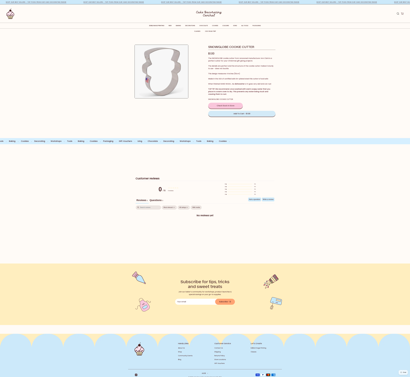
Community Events (185, 356)
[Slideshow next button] (263, 158)
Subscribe (223, 301)
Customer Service (222, 343)
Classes (197, 31)
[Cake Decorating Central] (209, 13)
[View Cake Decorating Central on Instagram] (136, 374)
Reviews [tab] (142, 200)
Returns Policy (219, 356)
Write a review (268, 199)
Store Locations (220, 359)
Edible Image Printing (258, 348)
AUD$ (204, 373)
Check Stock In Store (225, 105)
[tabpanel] (205, 222)
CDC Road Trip (210, 31)
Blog (179, 359)
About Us (181, 348)
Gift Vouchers (219, 363)
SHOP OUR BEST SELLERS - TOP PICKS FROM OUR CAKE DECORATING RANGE (54, 2)
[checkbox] (196, 207)
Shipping (217, 352)
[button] (398, 13)
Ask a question (254, 199)
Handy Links (183, 343)
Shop (180, 352)
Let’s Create (256, 343)
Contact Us (218, 348)
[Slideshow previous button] (147, 158)
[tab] (156, 201)
